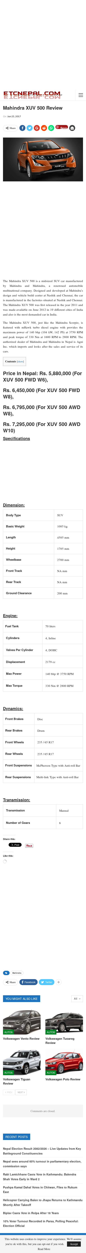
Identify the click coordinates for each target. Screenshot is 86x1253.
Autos (8, 1032)
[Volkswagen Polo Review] (64, 1062)
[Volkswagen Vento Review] (22, 1021)
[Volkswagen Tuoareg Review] (64, 1021)
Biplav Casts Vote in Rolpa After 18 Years (31, 1213)
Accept (74, 1244)
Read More (44, 1249)
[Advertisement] (43, 45)
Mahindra (16, 973)
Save (63, 127)
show (20, 361)
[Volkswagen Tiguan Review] (22, 1062)
